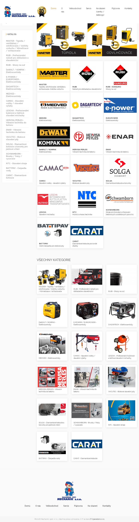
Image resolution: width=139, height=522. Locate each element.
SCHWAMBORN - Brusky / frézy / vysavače (14, 156)
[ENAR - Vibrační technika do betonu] (87, 377)
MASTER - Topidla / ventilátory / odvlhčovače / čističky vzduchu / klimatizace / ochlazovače (17, 46)
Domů (53, 8)
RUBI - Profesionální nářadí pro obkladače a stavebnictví (17, 57)
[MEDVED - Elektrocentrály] (52, 343)
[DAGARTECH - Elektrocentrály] (121, 310)
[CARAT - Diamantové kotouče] (87, 444)
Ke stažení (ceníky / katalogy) (100, 11)
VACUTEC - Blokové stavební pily (15, 138)
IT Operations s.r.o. (97, 519)
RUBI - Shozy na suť (15, 65)
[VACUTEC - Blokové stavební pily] (121, 377)
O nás (62, 10)
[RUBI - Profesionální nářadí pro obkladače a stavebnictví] (87, 277)
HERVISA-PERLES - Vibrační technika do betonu (16, 122)
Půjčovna (116, 8)
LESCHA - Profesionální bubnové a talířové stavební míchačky (17, 113)
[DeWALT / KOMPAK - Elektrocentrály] (52, 310)
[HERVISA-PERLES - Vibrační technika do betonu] (52, 377)
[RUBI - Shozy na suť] (121, 277)
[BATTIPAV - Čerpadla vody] (52, 444)
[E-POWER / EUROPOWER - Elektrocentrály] (87, 310)
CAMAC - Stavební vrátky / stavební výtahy (15, 103)
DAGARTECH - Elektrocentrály (13, 87)
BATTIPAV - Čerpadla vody (16, 169)
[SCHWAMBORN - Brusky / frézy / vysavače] (87, 410)
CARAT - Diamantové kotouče (16, 176)
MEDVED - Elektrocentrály (13, 95)
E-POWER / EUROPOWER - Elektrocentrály (13, 79)
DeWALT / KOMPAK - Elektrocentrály (16, 71)
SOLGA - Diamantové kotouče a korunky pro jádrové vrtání (17, 146)
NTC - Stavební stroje (16, 163)
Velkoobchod (75, 8)
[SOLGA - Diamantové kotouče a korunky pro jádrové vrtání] (52, 410)
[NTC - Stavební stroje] (121, 410)
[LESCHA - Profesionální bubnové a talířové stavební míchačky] (121, 343)
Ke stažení (92, 506)
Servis (88, 8)
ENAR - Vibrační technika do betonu (15, 131)
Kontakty (128, 8)
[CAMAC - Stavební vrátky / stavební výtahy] (87, 343)
